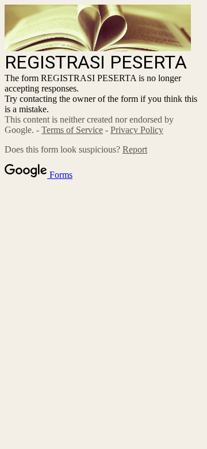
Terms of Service (72, 130)
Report (134, 149)
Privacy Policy (136, 130)
